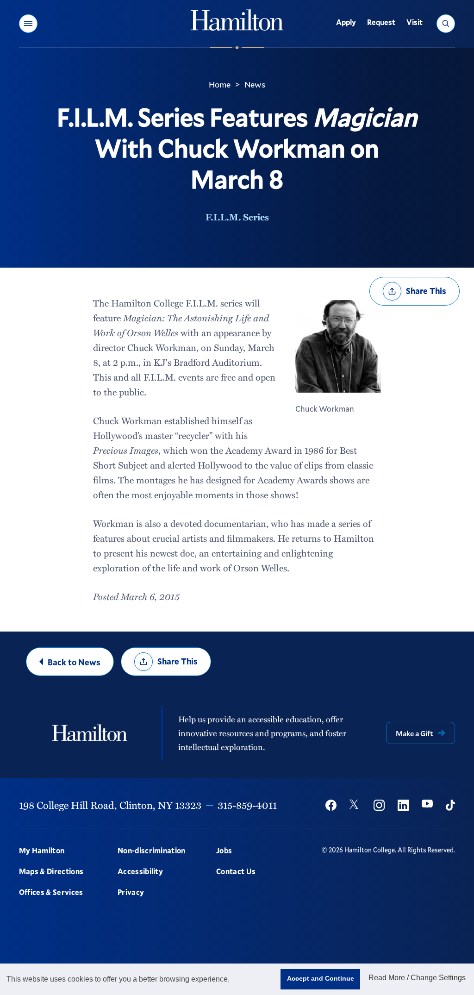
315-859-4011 (247, 805)
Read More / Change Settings (417, 978)
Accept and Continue (320, 978)
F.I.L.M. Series (237, 217)
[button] (28, 23)
